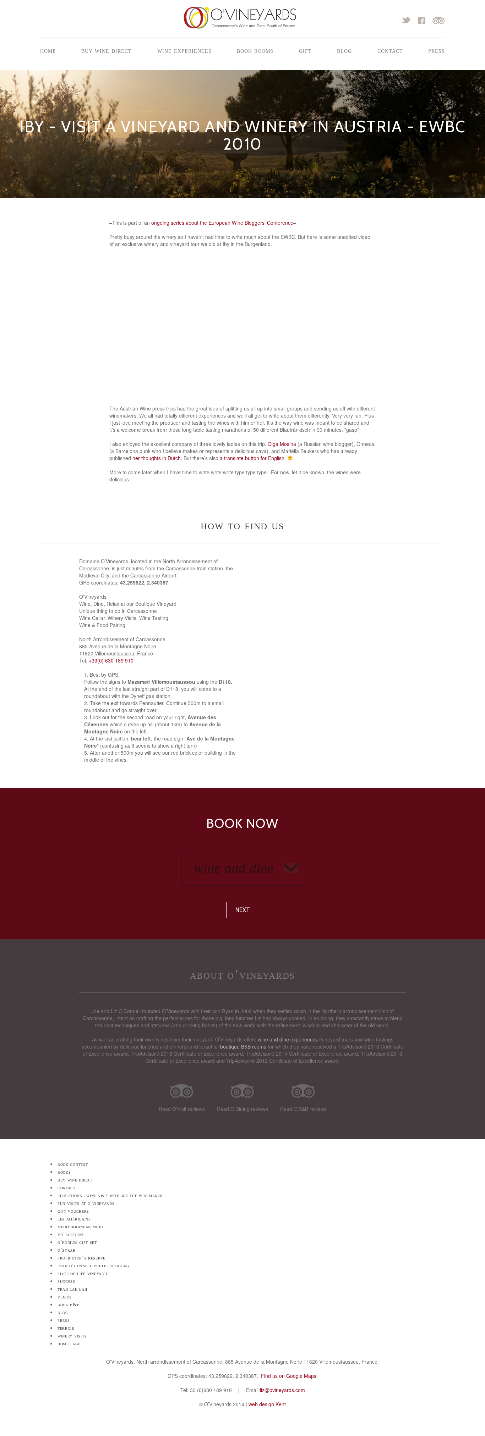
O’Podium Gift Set (77, 1242)
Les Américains (74, 1219)
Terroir (66, 1328)
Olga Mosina (282, 443)
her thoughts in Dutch (156, 458)
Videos (65, 1297)
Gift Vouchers (73, 1211)
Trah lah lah (72, 1289)
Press (436, 50)
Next (242, 909)
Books (64, 1172)
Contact (390, 50)
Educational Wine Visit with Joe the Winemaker (110, 1195)
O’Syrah (67, 1250)
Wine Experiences (184, 50)
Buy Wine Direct (106, 50)
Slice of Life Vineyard (82, 1273)
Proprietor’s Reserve (81, 1258)
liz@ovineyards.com (282, 1389)
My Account (71, 1234)
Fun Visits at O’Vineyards (86, 1203)
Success (66, 1281)
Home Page (69, 1343)
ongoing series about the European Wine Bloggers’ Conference (222, 222)
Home (48, 50)
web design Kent (267, 1404)
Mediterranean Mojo (80, 1226)
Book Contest (73, 1164)
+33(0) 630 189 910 (111, 660)
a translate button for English (252, 458)
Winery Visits (72, 1336)
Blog (344, 50)
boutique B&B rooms (243, 1046)
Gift (305, 50)
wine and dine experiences (288, 1039)
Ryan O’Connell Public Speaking (93, 1265)
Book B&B (69, 1304)
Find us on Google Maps (288, 1375)
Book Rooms (255, 50)
